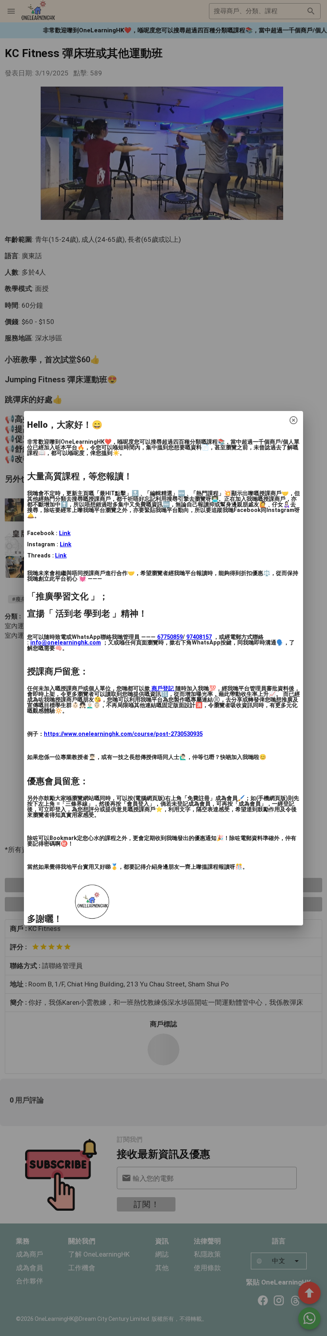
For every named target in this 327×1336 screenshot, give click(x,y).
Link (65, 533)
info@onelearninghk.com (65, 642)
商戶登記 (162, 688)
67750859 (170, 637)
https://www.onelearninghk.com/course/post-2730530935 (123, 734)
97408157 (199, 637)
